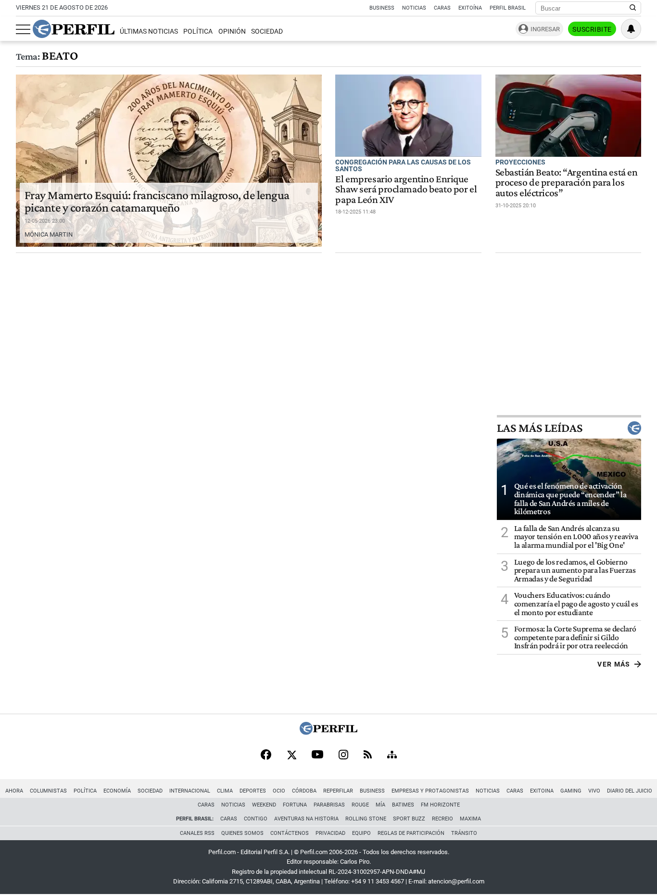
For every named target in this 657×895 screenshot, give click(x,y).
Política (198, 31)
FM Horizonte (440, 805)
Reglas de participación (411, 833)
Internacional (189, 791)
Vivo (594, 791)
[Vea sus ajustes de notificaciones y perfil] (631, 28)
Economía (117, 791)
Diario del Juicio (629, 791)
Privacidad (330, 833)
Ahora (14, 791)
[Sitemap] (392, 755)
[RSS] (368, 755)
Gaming (570, 791)
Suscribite (592, 29)
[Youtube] (317, 755)
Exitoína (470, 8)
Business (381, 8)
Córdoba (304, 791)
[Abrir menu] (23, 29)
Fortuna (295, 805)
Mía (380, 805)
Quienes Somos (242, 833)
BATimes (403, 805)
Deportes (253, 791)
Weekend (264, 805)
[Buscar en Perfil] (633, 8)
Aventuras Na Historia (306, 819)
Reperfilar (338, 791)
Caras (442, 8)
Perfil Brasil (508, 8)
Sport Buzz (409, 819)
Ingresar (545, 29)
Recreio (442, 819)
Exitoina (542, 791)
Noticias (414, 8)
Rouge (360, 805)
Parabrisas (329, 805)
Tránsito (464, 833)
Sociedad (267, 31)
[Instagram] (343, 755)
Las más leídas (539, 428)
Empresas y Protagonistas (430, 791)
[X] (291, 755)
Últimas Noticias (149, 31)
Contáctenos (289, 833)
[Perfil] (328, 732)
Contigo (255, 819)
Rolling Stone (365, 819)
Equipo (361, 833)
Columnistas (48, 791)
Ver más (614, 664)
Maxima (470, 819)
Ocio (279, 791)
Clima (225, 791)
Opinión (232, 31)
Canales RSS (197, 833)
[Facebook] (266, 755)
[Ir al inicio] (73, 29)
